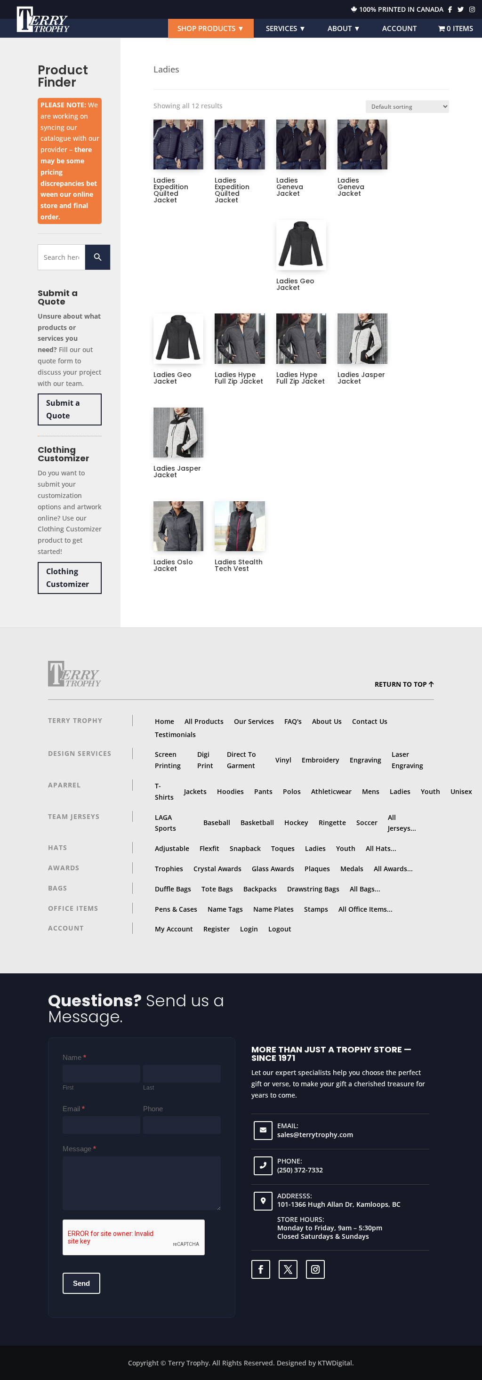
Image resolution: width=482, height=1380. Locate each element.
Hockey (296, 822)
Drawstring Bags (313, 888)
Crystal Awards (217, 868)
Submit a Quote (63, 409)
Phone (153, 1109)
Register (216, 928)
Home (164, 721)
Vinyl (283, 759)
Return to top (402, 684)
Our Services (254, 721)
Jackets (195, 791)
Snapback (245, 848)
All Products (204, 721)
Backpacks (260, 888)
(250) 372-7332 (300, 1169)
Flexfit (209, 848)
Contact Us (369, 721)
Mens (370, 791)
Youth (430, 791)
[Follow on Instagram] (315, 1269)
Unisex (461, 791)
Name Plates (273, 909)
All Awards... (393, 868)
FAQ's (293, 721)
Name (74, 1057)
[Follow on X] (288, 1269)
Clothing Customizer (67, 577)
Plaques (317, 868)
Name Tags (225, 909)
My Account (174, 928)
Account (399, 28)
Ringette (332, 822)
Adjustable (172, 848)
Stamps (316, 909)
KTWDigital (335, 1362)
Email (74, 1109)
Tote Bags (217, 888)
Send (81, 1283)
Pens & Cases (176, 909)
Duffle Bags (173, 888)
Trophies (169, 868)
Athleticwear (331, 791)
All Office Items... (365, 909)
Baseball (216, 822)
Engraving (365, 759)
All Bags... (365, 888)
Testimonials (175, 734)
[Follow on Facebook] (260, 1269)
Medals (351, 868)
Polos (292, 791)
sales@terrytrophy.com (315, 1134)
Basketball (257, 822)
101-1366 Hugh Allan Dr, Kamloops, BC (339, 1204)
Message (79, 1149)
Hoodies (230, 791)
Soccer (367, 822)
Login (249, 928)
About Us (327, 721)
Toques (283, 848)
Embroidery (320, 759)
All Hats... (381, 848)
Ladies (400, 791)
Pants (263, 791)
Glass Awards (273, 868)
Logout (279, 928)
